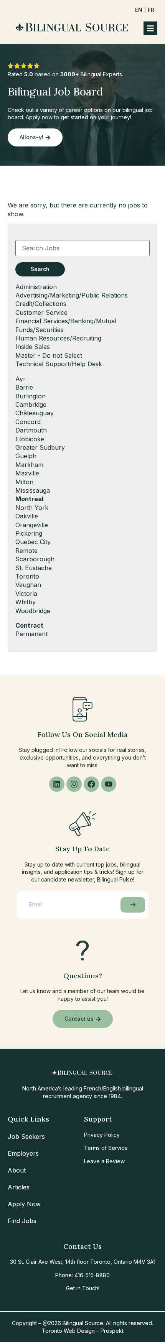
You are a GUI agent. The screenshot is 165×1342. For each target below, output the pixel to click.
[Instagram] (74, 784)
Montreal (29, 499)
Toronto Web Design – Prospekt (83, 1330)
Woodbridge (32, 611)
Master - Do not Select (48, 355)
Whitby (25, 602)
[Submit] (132, 905)
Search (40, 269)
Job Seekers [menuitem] (26, 1136)
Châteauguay (34, 413)
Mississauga (32, 490)
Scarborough (34, 559)
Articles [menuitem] (19, 1187)
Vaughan (28, 585)
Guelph (25, 456)
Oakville (26, 516)
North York (31, 507)
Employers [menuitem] (23, 1153)
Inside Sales (32, 346)
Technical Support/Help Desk (58, 364)
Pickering (28, 533)
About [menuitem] (17, 1170)
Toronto (27, 576)
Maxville (27, 473)
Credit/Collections (40, 304)
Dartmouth (31, 430)
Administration (36, 287)
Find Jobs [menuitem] (22, 1221)
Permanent (31, 634)
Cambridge (30, 404)
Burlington (30, 396)
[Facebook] (91, 784)
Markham (29, 465)
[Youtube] (108, 784)
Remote (26, 550)
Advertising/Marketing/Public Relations (71, 295)
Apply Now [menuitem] (24, 1204)
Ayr (20, 379)
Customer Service (41, 312)
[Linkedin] (56, 784)
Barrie (24, 387)
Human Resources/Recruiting (58, 338)
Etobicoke (29, 439)
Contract (29, 625)
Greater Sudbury (40, 447)
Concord (28, 422)
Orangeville (31, 525)
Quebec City (33, 542)
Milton (24, 482)
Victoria (26, 593)
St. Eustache (33, 568)
